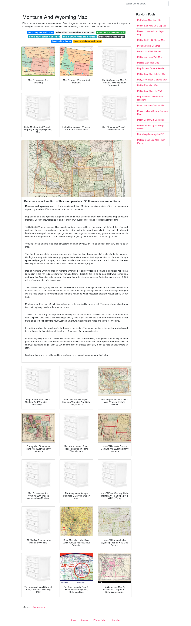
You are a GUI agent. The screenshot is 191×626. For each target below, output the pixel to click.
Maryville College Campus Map (152, 79)
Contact (84, 619)
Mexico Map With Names (149, 51)
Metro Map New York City (149, 19)
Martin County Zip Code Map (151, 119)
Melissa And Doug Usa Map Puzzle (150, 127)
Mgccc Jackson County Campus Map (152, 112)
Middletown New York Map (149, 56)
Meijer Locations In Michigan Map (150, 33)
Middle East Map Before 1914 (151, 73)
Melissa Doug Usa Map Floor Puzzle (151, 141)
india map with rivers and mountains (80, 36)
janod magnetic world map (40, 32)
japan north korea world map (87, 41)
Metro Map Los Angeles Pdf (150, 134)
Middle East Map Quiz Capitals (151, 25)
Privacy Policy (99, 619)
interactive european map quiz (111, 32)
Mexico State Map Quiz (148, 62)
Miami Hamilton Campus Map (151, 105)
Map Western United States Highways (150, 98)
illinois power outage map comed (44, 36)
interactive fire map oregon (111, 36)
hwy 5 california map (61, 41)
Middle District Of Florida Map (151, 40)
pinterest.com (38, 606)
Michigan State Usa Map (148, 45)
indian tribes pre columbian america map (75, 32)
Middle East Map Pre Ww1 (149, 90)
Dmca (73, 619)
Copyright (116, 619)
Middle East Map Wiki (147, 85)
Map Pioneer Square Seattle (150, 68)
